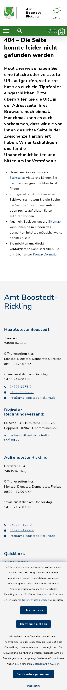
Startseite (17, 178)
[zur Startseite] (10, 13)
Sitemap (54, 221)
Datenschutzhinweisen (35, 600)
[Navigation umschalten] (6, 31)
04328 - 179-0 (21, 525)
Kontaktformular (45, 254)
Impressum (33, 685)
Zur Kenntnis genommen (33, 674)
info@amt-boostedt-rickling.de (33, 398)
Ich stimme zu (33, 610)
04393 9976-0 (21, 387)
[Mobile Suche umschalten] (20, 31)
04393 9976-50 (22, 392)
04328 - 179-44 (22, 530)
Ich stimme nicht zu (33, 624)
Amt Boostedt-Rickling (34, 13)
